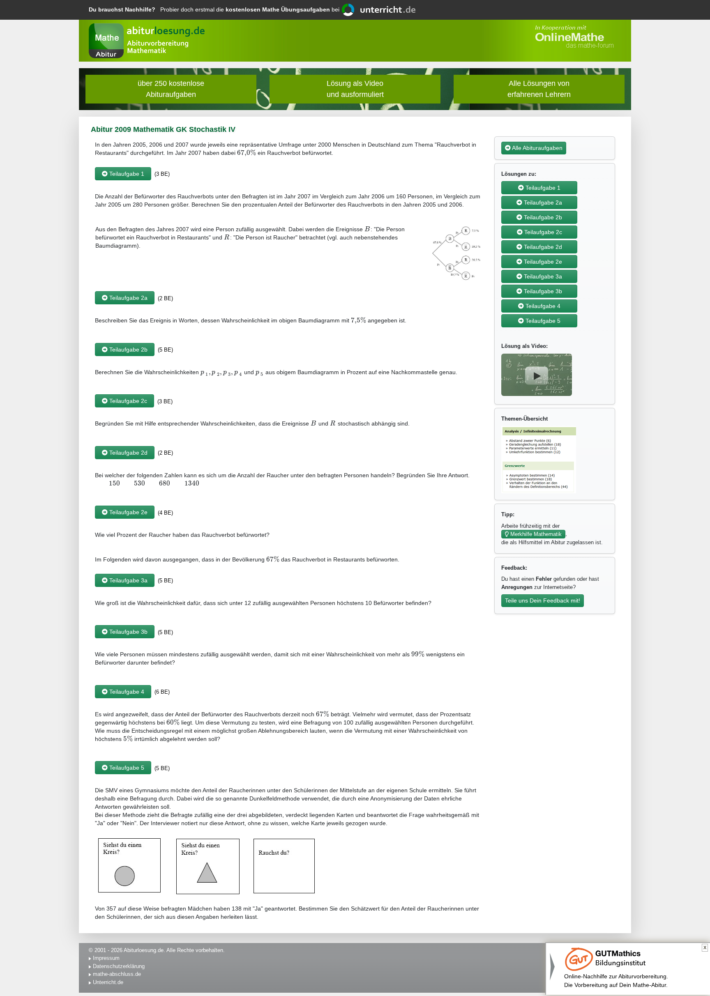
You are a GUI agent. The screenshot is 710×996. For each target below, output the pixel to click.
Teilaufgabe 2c (127, 401)
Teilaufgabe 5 (126, 767)
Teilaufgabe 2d (128, 452)
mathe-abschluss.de (117, 974)
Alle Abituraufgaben (536, 148)
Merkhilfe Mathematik (535, 534)
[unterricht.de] (379, 9)
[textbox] (246, 153)
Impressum (106, 958)
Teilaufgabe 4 (126, 691)
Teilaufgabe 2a (128, 297)
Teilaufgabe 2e (128, 512)
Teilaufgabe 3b (128, 631)
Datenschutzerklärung (119, 966)
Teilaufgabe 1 (126, 173)
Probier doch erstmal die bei (215, 9)
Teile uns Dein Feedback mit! (542, 600)
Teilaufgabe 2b (128, 349)
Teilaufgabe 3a (128, 580)
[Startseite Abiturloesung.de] (157, 48)
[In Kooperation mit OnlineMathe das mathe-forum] (572, 37)
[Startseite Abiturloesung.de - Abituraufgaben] (106, 40)
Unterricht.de (108, 982)
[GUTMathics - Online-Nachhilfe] (605, 959)
